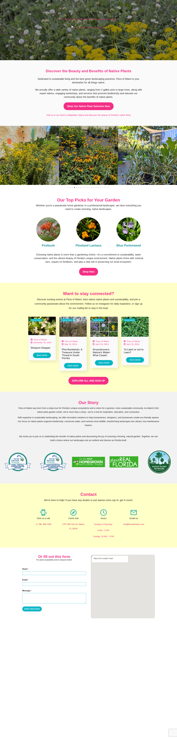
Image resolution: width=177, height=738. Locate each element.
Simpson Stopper (40, 347)
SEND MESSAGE (32, 609)
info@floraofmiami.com (133, 524)
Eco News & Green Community (104, 19)
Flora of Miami (40, 340)
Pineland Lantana (88, 245)
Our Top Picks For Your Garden (73, 19)
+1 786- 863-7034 (43, 524)
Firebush (48, 245)
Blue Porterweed (128, 245)
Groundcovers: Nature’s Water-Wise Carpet (102, 352)
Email (25, 580)
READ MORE (42, 355)
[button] (72, 187)
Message (27, 591)
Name (25, 569)
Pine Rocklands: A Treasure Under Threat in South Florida (72, 354)
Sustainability (98, 320)
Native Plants (36, 320)
